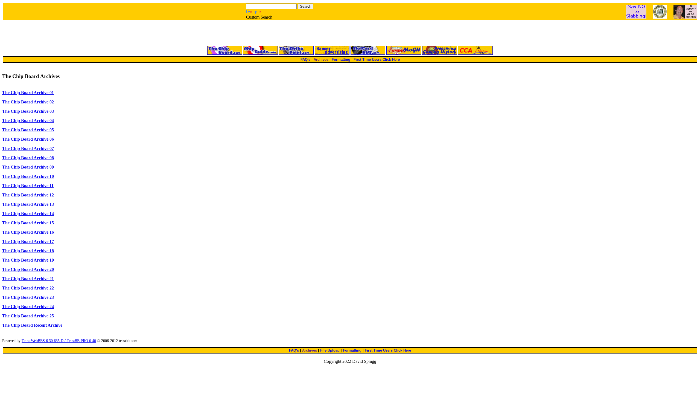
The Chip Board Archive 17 (28, 241)
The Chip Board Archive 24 (28, 306)
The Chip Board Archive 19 (28, 260)
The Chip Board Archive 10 (28, 176)
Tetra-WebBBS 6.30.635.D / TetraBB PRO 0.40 (59, 341)
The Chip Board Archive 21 (28, 278)
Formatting (341, 59)
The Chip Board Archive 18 (28, 250)
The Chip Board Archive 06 (28, 139)
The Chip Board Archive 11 (28, 185)
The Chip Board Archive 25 (28, 316)
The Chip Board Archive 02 (28, 102)
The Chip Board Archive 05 (28, 130)
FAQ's (305, 59)
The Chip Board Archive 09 (28, 167)
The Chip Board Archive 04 (28, 120)
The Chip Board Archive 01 (28, 92)
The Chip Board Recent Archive (32, 325)
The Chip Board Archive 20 (28, 269)
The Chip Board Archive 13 (28, 204)
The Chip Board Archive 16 (28, 232)
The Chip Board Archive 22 (28, 288)
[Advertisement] (284, 33)
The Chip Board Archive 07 (28, 148)
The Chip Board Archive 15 (28, 223)
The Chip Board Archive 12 (28, 195)
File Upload (330, 350)
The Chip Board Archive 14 (28, 213)
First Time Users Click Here (377, 59)
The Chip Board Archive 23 (28, 297)
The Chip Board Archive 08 (28, 157)
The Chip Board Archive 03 (28, 111)
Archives (321, 59)
